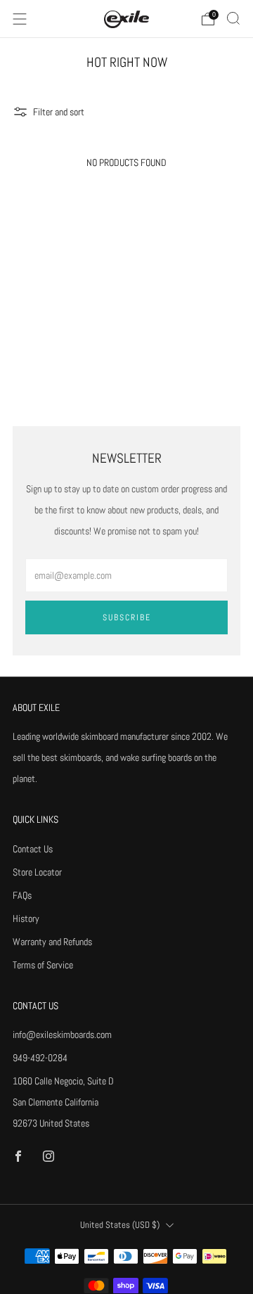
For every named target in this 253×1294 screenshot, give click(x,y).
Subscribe (127, 617)
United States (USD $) (120, 1225)
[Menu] (20, 19)
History (26, 918)
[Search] (233, 18)
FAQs (22, 895)
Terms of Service (43, 965)
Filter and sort (58, 111)
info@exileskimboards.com (62, 1034)
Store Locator (37, 872)
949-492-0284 (40, 1057)
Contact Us (33, 849)
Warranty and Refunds (52, 941)
